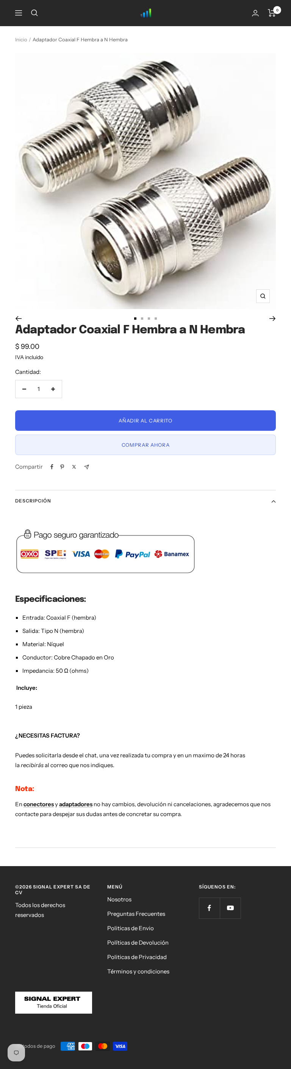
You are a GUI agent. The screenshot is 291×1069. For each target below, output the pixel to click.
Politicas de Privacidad (137, 957)
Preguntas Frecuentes (136, 913)
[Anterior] (18, 318)
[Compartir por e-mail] (86, 467)
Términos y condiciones (138, 971)
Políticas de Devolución (138, 942)
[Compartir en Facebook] (51, 466)
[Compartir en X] (74, 466)
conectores (38, 804)
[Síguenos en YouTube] (230, 908)
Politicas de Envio (130, 928)
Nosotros (119, 899)
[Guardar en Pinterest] (62, 466)
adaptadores (75, 804)
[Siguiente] (272, 318)
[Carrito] (272, 13)
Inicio (21, 39)
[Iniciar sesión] (255, 13)
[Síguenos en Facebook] (209, 908)
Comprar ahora (145, 445)
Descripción (33, 501)
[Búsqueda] (34, 12)
